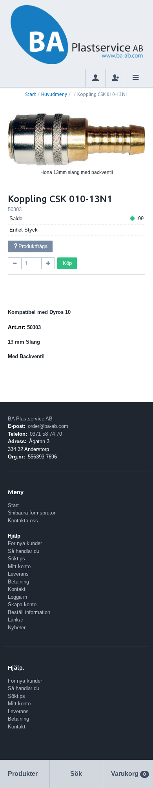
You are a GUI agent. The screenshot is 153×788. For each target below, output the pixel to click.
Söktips (16, 559)
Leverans (18, 574)
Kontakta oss (23, 521)
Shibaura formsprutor (31, 513)
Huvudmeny (54, 94)
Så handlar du (23, 551)
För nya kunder (25, 543)
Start (30, 94)
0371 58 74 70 (46, 434)
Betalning (18, 582)
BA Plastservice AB (30, 419)
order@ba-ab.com (48, 426)
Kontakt (17, 589)
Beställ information (29, 612)
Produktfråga (32, 246)
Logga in (17, 597)
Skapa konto (22, 604)
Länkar (15, 620)
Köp (67, 263)
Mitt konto (19, 566)
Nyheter (17, 627)
